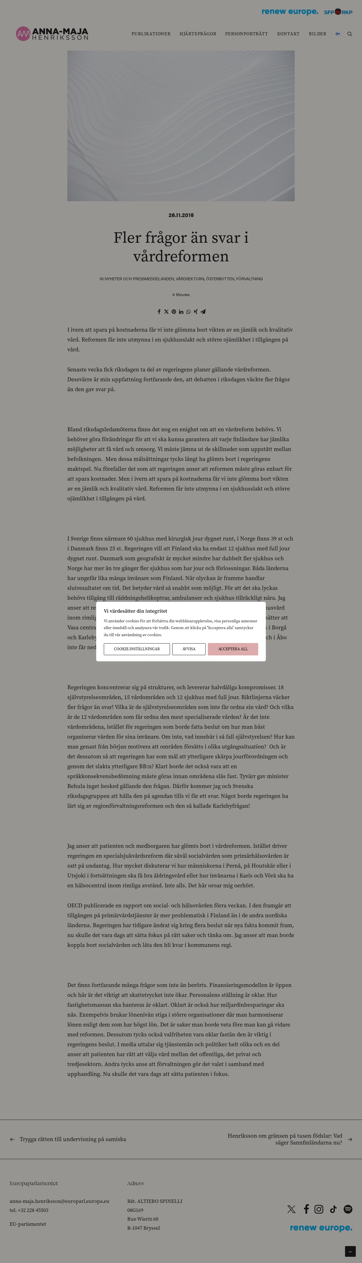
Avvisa (188, 649)
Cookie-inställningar (137, 649)
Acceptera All (233, 649)
